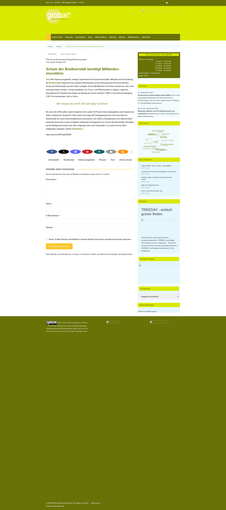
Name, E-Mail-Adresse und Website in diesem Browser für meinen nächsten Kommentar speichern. (90, 239)
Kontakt (57, 2)
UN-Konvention (125, 160)
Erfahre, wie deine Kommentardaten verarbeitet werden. (112, 254)
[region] (159, 271)
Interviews (146, 37)
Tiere (113, 160)
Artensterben (53, 160)
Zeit (47, 79)
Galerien (112, 37)
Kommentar (80, 37)
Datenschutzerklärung (55, 506)
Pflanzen (102, 160)
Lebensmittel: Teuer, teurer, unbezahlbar (156, 166)
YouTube (178, 3)
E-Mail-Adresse (53, 216)
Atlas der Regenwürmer (150, 185)
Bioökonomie (133, 37)
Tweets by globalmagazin (147, 311)
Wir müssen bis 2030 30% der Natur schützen (82, 103)
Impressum (95, 503)
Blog (90, 37)
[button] (51, 152)
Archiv (81, 2)
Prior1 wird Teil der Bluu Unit (151, 191)
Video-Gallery (100, 37)
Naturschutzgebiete (86, 160)
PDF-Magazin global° (70, 2)
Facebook (170, 3)
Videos (73, 54)
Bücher (122, 37)
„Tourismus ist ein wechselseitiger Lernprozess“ (159, 171)
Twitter (174, 3)
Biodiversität (54, 83)
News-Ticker (57, 37)
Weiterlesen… (78, 129)
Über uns (49, 2)
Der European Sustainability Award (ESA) (154, 95)
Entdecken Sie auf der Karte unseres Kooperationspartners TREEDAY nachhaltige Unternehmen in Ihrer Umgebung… (157, 240)
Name (49, 204)
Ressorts (69, 37)
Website (49, 227)
